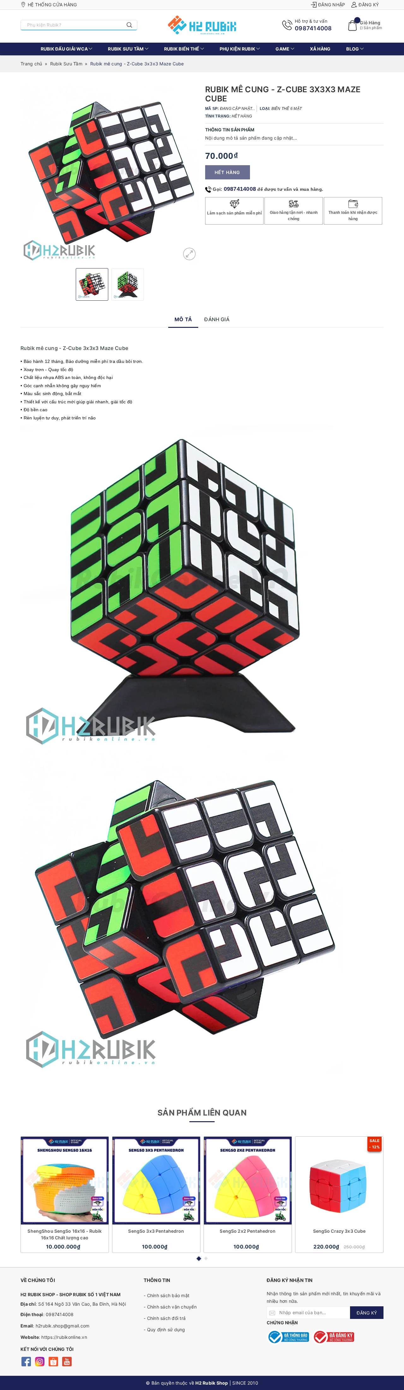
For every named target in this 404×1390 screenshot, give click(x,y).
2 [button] (206, 1258)
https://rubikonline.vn (64, 1337)
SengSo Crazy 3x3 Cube (339, 1231)
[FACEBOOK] (26, 1360)
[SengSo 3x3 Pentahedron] (156, 1181)
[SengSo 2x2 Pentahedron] (248, 1181)
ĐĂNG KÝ (367, 1312)
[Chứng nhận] (288, 1337)
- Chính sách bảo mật (166, 1295)
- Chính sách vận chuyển (170, 1306)
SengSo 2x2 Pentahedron (248, 1231)
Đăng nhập (331, 4)
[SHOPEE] (53, 1360)
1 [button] (198, 1258)
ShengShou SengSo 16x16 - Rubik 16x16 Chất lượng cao (64, 1234)
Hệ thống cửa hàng (52, 4)
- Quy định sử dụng (164, 1329)
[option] (110, 174)
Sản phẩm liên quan (202, 1112)
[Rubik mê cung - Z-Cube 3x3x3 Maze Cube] (189, 254)
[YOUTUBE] (66, 1360)
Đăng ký (369, 4)
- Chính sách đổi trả (165, 1318)
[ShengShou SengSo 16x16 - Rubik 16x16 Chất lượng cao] (65, 1181)
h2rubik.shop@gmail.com (63, 1325)
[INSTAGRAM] (39, 1360)
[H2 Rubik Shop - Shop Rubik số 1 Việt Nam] (202, 24)
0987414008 (313, 28)
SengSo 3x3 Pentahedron (156, 1231)
